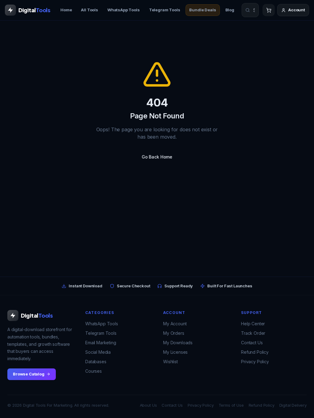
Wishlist (170, 361)
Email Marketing (100, 342)
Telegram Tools (164, 9)
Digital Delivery (293, 405)
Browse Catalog (28, 373)
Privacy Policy (255, 361)
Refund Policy (255, 352)
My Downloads (178, 342)
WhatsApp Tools (123, 9)
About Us (148, 405)
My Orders (173, 333)
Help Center (253, 323)
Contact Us (251, 342)
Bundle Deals (202, 9)
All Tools (89, 9)
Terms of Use (231, 405)
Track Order (253, 333)
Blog (229, 9)
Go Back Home (157, 156)
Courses (93, 371)
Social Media (98, 352)
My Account (174, 323)
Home (66, 9)
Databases (95, 361)
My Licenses (175, 352)
